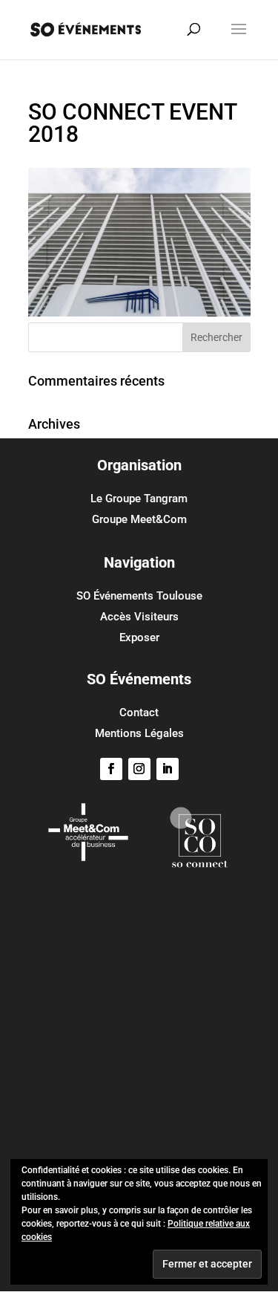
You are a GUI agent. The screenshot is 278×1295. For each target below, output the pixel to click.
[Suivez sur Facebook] (111, 769)
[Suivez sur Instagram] (139, 769)
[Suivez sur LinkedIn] (167, 769)
